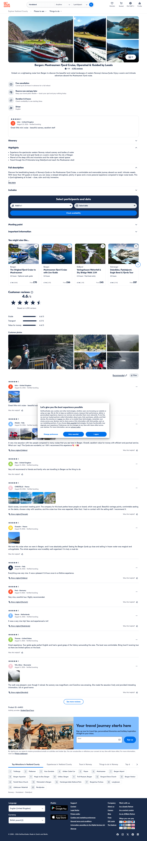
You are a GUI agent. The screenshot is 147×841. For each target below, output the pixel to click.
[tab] (25, 764)
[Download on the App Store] (59, 817)
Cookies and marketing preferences (83, 818)
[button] (73, 68)
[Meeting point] (136, 224)
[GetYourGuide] (7, 4)
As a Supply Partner (126, 807)
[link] (23, 265)
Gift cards (111, 821)
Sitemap (73, 829)
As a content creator (126, 810)
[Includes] (136, 190)
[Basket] (121, 3)
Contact (73, 807)
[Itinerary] (136, 140)
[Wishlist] (112, 3)
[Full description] (136, 167)
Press (109, 818)
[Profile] (139, 3)
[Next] (138, 264)
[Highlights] (136, 147)
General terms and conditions (81, 821)
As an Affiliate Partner (127, 814)
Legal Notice (75, 810)
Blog (109, 814)
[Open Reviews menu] (137, 386)
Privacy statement (21, 754)
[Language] (130, 3)
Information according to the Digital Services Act (88, 825)
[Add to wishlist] (36, 246)
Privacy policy (75, 814)
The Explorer (112, 825)
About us (111, 807)
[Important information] (136, 231)
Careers (110, 810)
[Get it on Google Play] (59, 808)
